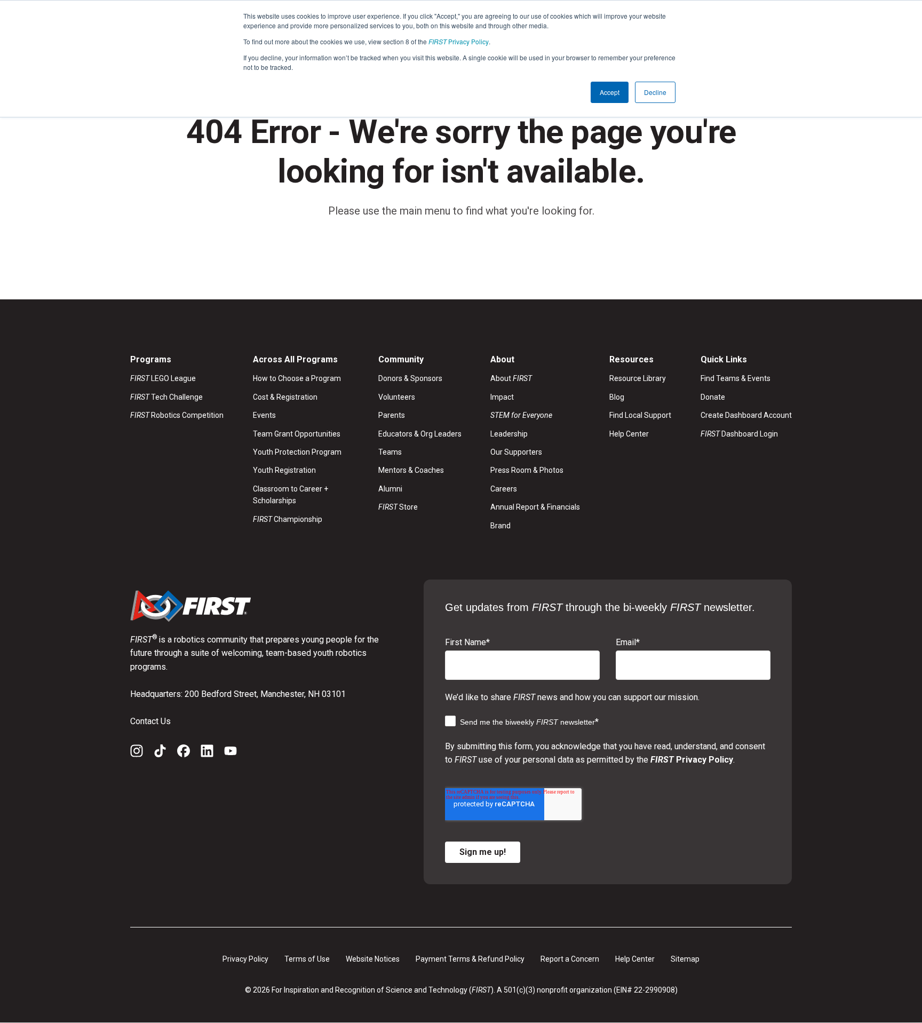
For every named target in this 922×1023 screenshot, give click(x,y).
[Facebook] (183, 753)
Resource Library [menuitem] (637, 378)
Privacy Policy (458, 41)
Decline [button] (655, 92)
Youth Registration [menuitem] (284, 470)
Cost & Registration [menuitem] (285, 397)
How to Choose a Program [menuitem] (297, 378)
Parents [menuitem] (391, 415)
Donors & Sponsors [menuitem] (410, 378)
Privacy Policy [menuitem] (245, 959)
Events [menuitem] (264, 415)
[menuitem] (535, 415)
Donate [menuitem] (713, 397)
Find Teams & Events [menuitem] (735, 378)
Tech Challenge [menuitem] (166, 397)
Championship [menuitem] (287, 519)
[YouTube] (230, 753)
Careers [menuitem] (503, 489)
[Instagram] (136, 753)
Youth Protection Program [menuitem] (297, 452)
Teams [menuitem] (390, 452)
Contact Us (150, 721)
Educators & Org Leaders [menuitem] (420, 434)
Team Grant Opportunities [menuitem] (296, 434)
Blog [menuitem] (616, 397)
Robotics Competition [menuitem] (177, 415)
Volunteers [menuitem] (396, 397)
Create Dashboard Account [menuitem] (746, 415)
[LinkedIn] (207, 753)
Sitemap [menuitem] (685, 959)
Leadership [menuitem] (509, 434)
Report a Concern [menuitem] (570, 959)
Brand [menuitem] (500, 525)
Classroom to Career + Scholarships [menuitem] (290, 495)
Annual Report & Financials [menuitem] (535, 507)
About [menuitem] (511, 378)
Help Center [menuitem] (629, 434)
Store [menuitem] (398, 507)
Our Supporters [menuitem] (516, 452)
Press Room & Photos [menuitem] (526, 470)
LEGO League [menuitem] (163, 378)
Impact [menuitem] (502, 397)
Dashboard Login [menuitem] (739, 434)
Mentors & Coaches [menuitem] (411, 470)
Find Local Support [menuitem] (640, 415)
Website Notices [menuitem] (373, 959)
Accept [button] (609, 92)
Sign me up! (482, 852)
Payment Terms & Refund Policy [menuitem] (470, 959)
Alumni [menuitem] (390, 489)
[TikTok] (160, 753)
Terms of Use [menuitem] (307, 959)
